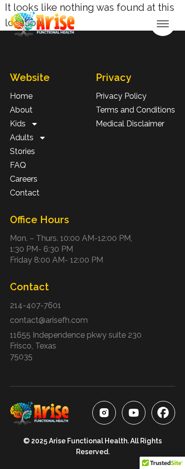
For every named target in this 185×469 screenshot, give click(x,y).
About (21, 110)
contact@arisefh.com (49, 320)
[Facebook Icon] (163, 413)
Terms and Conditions (135, 110)
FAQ (18, 165)
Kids (18, 123)
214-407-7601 (35, 305)
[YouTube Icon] (134, 413)
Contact (24, 192)
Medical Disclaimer (130, 123)
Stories (22, 151)
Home (21, 96)
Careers (23, 179)
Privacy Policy (121, 96)
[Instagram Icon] (104, 413)
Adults (22, 137)
